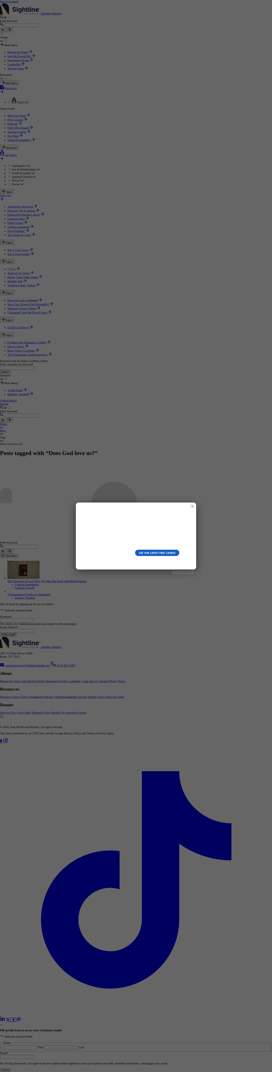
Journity (187, 572)
